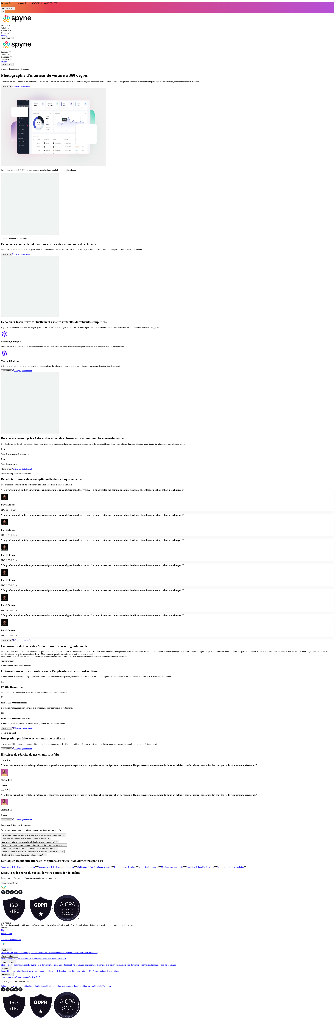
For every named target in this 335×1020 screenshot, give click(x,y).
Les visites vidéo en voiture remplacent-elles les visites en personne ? (28, 842)
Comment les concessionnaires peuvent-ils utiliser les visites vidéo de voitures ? (32, 845)
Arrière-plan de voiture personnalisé (135, 965)
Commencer (6, 86)
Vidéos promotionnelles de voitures (104, 971)
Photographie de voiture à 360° (36, 952)
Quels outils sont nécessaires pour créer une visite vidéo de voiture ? (28, 848)
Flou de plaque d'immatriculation (14, 965)
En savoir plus (7, 661)
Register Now (7, 8)
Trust (104, 986)
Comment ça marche (22, 640)
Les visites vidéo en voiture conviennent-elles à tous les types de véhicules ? (31, 852)
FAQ (38, 977)
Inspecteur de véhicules (73, 952)
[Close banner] (3, 11)
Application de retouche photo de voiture (67, 965)
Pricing (4, 35)
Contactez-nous (22, 977)
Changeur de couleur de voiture (163, 965)
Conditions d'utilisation (34, 986)
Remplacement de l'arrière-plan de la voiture (102, 965)
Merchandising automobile (12, 952)
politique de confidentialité (91, 986)
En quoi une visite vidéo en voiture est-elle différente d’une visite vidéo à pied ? (32, 835)
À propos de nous (8, 977)
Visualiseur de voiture (37, 959)
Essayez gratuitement (21, 86)
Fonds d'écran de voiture (11, 971)
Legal (109, 986)
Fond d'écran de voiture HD (78, 971)
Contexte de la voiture (30, 971)
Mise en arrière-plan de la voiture (14, 959)
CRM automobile (90, 952)
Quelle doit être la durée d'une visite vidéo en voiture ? (22, 855)
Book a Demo (7, 38)
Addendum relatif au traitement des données (62, 986)
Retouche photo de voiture (39, 965)
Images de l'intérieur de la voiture (53, 971)
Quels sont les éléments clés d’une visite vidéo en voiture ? (24, 839)
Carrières (32, 977)
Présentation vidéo (56, 952)
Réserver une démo (9, 883)
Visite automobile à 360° (56, 959)
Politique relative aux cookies (13, 986)
